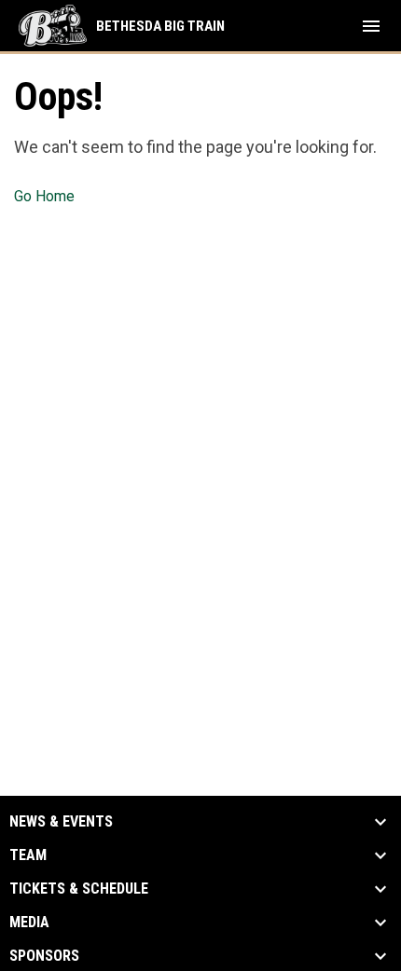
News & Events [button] (61, 821)
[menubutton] (371, 26)
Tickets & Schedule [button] (78, 889)
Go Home (44, 196)
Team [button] (28, 855)
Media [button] (29, 922)
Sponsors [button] (44, 956)
